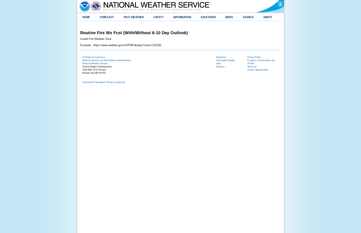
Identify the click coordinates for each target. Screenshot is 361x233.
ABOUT (267, 17)
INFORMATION (182, 17)
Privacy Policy (254, 57)
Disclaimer (221, 57)
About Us (252, 66)
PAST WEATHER (134, 17)
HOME (86, 17)
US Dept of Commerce (93, 57)
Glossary (220, 66)
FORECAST (107, 17)
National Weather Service (95, 63)
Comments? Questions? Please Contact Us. (104, 82)
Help (218, 63)
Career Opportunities (257, 69)
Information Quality (225, 60)
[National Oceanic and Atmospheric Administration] (84, 6)
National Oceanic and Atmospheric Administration (106, 60)
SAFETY (158, 17)
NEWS (229, 17)
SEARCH (248, 17)
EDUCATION (208, 17)
